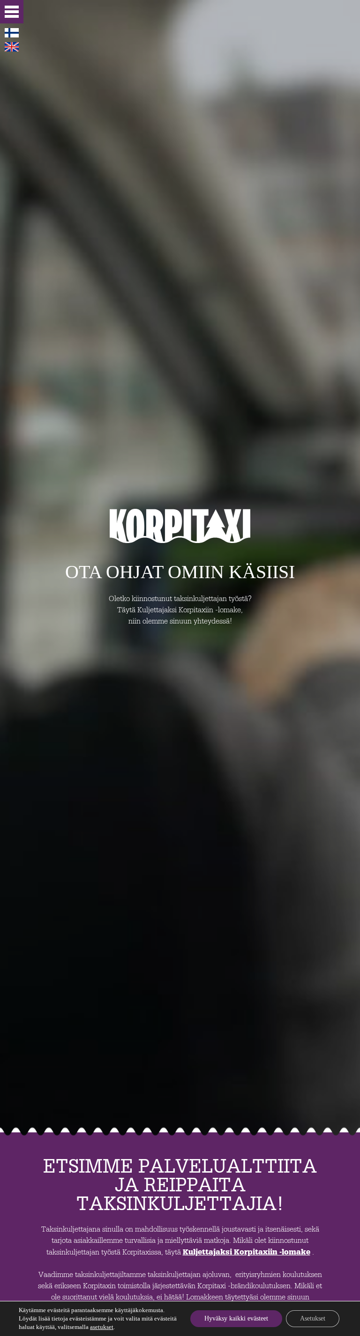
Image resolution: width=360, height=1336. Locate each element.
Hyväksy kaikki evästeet (236, 1318)
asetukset (101, 1326)
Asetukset (312, 1318)
